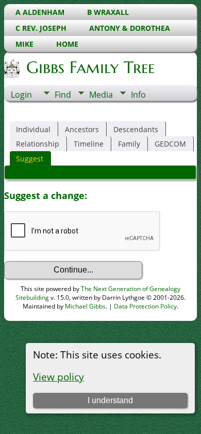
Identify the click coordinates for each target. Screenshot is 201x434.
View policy (58, 376)
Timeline (89, 144)
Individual (33, 129)
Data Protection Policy (145, 306)
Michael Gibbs (85, 306)
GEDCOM (170, 144)
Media (101, 94)
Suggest (29, 159)
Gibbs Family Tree (90, 67)
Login (21, 94)
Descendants (135, 129)
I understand (110, 400)
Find (63, 94)
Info (138, 94)
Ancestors (82, 129)
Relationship (37, 144)
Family (129, 144)
